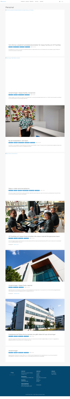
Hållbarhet (38, 380)
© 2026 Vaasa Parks (29, 394)
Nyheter (15, 190)
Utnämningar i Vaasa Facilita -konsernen (22, 93)
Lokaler (27, 1)
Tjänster (31, 1)
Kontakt (41, 1)
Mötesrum (38, 376)
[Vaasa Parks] (3, 1)
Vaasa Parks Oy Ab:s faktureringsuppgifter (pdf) (26, 385)
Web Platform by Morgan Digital (39, 394)
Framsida (23, 1)
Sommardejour (25, 190)
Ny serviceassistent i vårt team (18, 140)
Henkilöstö (16, 244)
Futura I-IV (11, 94)
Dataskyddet (38, 384)
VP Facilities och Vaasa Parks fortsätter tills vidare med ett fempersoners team (34, 236)
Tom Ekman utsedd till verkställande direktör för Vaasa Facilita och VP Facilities (35, 45)
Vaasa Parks (22, 46)
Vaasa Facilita (16, 46)
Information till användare (41, 377)
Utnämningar (16, 293)
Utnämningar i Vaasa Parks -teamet (20, 285)
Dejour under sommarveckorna (19, 188)
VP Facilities (27, 46)
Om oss (36, 1)
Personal (10, 46)
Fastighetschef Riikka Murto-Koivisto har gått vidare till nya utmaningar (32, 334)
